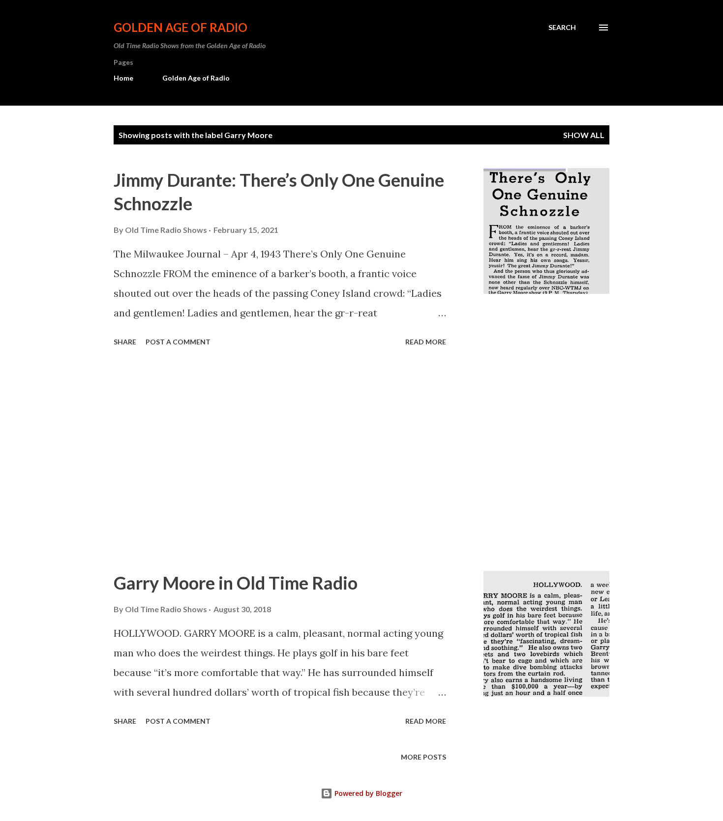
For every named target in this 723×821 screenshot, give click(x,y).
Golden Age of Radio (180, 27)
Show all (583, 135)
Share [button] (125, 342)
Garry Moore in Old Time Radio (236, 583)
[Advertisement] (280, 460)
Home (123, 78)
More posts (423, 757)
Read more (425, 342)
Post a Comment (178, 342)
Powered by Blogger (367, 793)
